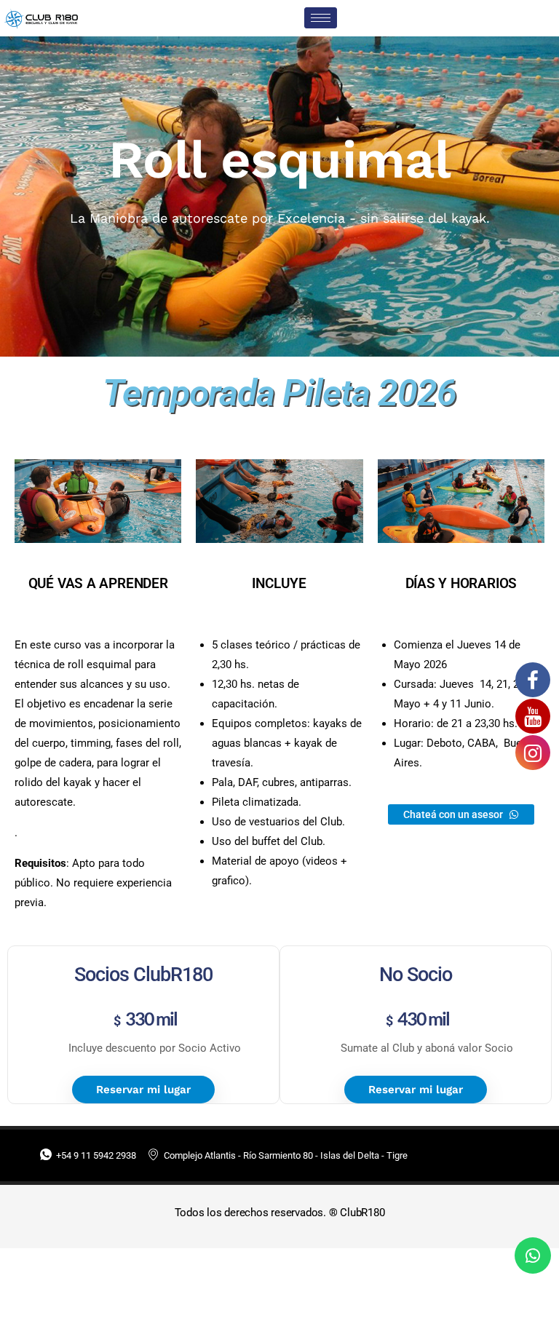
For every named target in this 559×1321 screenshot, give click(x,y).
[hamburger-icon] (320, 17)
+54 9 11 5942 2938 (96, 1155)
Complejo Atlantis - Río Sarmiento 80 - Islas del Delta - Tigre (286, 1155)
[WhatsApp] (533, 1255)
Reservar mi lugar (143, 1089)
